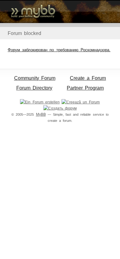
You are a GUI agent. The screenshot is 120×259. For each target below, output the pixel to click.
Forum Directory (34, 88)
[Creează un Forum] (81, 102)
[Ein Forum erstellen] (39, 102)
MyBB (41, 114)
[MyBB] (60, 11)
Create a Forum (88, 78)
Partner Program (85, 88)
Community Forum (34, 78)
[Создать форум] (60, 108)
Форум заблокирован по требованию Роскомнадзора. (59, 50)
